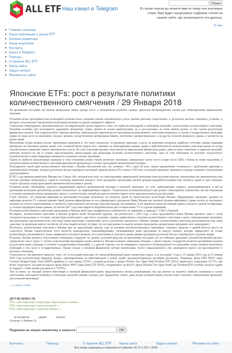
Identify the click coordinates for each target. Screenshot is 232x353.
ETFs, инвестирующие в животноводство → (35, 305)
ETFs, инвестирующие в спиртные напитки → (35, 308)
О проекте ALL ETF (23, 61)
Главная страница (22, 29)
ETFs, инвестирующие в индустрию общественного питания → (45, 302)
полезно (60, 317)
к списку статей (21, 285)
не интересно (21, 317)
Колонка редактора (23, 38)
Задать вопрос (20, 70)
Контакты (16, 47)
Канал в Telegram (22, 52)
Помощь (15, 56)
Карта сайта (18, 65)
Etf (139, 347)
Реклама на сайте (22, 74)
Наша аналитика (21, 43)
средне (43, 317)
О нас (218, 25)
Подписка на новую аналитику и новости (42, 329)
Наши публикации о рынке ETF (32, 34)
